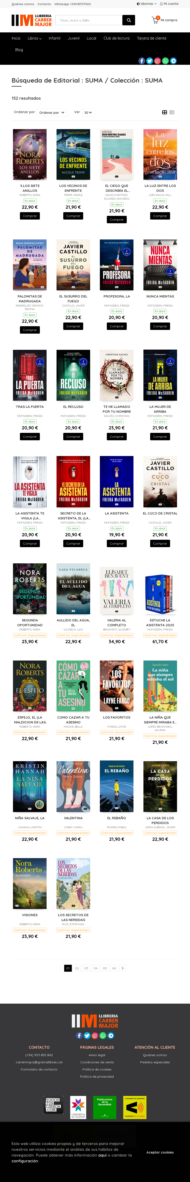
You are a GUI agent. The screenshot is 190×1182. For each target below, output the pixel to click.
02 (77, 968)
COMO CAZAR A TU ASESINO (73, 719)
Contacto (44, 4)
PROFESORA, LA (117, 296)
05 (105, 968)
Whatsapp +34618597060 (72, 4)
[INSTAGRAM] (157, 60)
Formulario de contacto (39, 1069)
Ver (77, 112)
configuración (25, 1160)
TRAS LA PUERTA (30, 406)
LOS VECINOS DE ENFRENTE (73, 187)
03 (86, 968)
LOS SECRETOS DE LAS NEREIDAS (73, 917)
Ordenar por (24, 112)
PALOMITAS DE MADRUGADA (30, 298)
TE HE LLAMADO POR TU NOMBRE (117, 408)
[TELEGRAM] (173, 60)
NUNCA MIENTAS (160, 296)
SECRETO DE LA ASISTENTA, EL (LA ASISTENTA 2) (73, 515)
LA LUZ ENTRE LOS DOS (160, 187)
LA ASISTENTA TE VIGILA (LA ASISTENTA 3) (30, 515)
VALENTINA (73, 818)
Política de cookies (96, 1069)
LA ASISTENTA (117, 513)
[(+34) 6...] (165, 60)
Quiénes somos (23, 4)
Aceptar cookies (160, 1152)
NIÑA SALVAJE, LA (29, 818)
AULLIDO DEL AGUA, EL (73, 622)
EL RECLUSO (73, 406)
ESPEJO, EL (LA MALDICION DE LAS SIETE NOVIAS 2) (30, 719)
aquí (102, 1155)
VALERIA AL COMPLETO (116, 622)
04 (96, 968)
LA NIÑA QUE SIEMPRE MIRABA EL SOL (160, 719)
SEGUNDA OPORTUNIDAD (30, 622)
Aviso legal (97, 1055)
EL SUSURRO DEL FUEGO (73, 298)
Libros (33, 38)
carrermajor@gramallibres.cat (39, 1062)
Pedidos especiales (155, 1062)
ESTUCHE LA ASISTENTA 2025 (160, 622)
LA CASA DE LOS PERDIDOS (160, 820)
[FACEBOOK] (141, 60)
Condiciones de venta (97, 1062)
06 (114, 968)
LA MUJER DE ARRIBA (160, 408)
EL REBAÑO (116, 818)
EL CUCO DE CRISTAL (160, 513)
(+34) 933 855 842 (39, 1055)
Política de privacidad (97, 1076)
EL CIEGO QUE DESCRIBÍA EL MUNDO (116, 187)
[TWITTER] (149, 60)
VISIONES (30, 915)
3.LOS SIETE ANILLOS (30, 187)
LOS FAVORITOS (116, 717)
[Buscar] (128, 20)
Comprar (30, 216)
